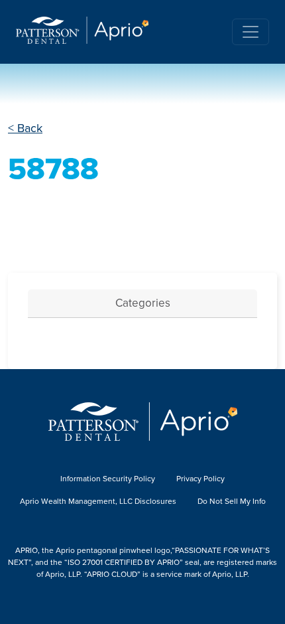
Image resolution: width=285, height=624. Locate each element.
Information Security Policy (107, 479)
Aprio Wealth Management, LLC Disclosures (98, 501)
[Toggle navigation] (250, 32)
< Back (25, 128)
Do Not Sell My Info (232, 501)
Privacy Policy (200, 479)
